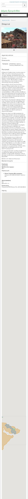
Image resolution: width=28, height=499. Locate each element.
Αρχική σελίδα (6, 20)
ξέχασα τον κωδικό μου (21, 2)
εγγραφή (11, 2)
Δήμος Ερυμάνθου (10, 10)
